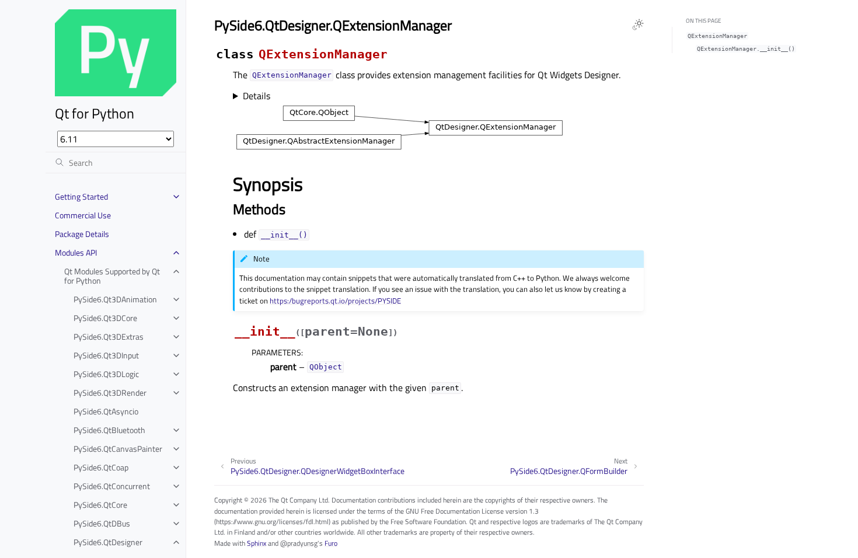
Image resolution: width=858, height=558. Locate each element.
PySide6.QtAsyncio (106, 411)
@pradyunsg (299, 543)
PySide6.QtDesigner (108, 542)
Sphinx (256, 543)
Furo (331, 543)
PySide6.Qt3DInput (106, 355)
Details (256, 96)
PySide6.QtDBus (102, 523)
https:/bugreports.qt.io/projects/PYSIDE (335, 300)
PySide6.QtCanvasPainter (118, 448)
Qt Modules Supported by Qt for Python (112, 276)
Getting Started (81, 196)
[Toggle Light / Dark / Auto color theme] (638, 24)
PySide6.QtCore (100, 504)
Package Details (82, 234)
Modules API (76, 252)
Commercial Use (83, 215)
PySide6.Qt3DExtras (109, 336)
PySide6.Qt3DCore (105, 318)
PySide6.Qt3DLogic (106, 374)
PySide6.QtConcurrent (112, 486)
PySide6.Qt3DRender (110, 392)
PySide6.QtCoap (101, 467)
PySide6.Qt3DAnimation (115, 299)
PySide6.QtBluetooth (109, 430)
